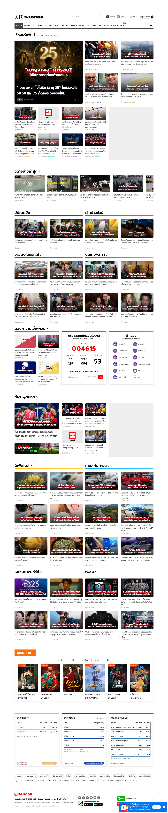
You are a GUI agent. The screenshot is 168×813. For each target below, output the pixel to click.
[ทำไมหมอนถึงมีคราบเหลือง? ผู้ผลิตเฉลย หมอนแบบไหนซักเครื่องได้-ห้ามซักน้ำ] (137, 82)
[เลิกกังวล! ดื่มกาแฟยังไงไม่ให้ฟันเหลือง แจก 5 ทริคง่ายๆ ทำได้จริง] (66, 513)
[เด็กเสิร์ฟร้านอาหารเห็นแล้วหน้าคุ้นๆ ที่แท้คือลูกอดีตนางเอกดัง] (66, 302)
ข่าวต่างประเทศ (30, 776)
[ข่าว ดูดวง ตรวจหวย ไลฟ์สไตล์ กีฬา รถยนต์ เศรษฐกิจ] (29, 17)
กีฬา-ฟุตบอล (25, 397)
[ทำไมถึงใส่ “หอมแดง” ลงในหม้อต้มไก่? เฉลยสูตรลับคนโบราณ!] (31, 546)
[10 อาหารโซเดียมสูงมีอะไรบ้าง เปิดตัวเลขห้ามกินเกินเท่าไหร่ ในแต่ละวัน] (31, 513)
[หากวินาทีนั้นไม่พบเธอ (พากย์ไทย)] (28, 678)
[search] (100, 377)
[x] (83, 797)
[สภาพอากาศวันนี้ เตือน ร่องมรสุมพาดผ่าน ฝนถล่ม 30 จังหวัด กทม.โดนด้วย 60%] (137, 50)
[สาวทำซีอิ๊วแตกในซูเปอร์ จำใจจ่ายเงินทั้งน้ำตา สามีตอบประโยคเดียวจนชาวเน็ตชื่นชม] (31, 302)
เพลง (89, 572)
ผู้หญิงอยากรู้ (133, 102)
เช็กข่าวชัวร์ (94, 212)
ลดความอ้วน (80, 776)
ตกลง (156, 807)
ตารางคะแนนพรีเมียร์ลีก (117, 780)
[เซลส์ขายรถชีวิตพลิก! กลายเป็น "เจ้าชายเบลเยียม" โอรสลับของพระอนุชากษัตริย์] (101, 82)
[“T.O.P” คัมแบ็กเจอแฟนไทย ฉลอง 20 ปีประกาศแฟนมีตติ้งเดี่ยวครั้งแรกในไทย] (101, 620)
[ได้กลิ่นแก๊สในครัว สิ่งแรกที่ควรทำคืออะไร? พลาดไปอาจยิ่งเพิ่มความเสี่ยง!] (25, 113)
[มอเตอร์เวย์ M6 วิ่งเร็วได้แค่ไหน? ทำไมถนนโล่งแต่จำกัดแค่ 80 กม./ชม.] (101, 513)
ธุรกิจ (96, 69)
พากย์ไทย (72, 660)
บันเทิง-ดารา (95, 254)
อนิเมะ (97, 660)
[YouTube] (91, 797)
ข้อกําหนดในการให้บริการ (50, 806)
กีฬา (56, 25)
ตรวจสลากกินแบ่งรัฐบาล (84, 335)
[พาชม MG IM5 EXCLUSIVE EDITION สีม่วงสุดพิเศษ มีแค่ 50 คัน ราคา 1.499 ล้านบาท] (137, 546)
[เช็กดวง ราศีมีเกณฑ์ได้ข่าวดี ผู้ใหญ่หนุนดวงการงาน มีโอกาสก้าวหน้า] (48, 341)
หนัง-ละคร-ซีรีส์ (27, 572)
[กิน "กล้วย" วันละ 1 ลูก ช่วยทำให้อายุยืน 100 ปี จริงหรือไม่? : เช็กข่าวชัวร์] (101, 228)
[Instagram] (87, 797)
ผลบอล (18, 776)
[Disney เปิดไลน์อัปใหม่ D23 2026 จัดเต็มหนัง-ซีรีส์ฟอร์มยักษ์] (31, 587)
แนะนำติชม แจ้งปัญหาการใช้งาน (63, 803)
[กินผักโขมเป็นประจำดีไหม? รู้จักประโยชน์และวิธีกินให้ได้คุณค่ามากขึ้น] (66, 546)
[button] (74, 16)
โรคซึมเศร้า (41, 780)
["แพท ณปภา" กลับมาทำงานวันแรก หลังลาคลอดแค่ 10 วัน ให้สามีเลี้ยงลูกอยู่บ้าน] (66, 270)
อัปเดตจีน (22, 212)
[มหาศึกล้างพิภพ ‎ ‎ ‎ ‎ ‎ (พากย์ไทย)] (118, 678)
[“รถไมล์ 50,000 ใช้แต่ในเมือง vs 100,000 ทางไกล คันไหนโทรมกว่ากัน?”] (101, 481)
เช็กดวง (131, 335)
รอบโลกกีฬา (98, 156)
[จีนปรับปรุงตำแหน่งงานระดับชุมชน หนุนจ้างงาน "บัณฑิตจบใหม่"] (31, 228)
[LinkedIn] (94, 797)
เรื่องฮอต (27, 25)
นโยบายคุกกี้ (36, 806)
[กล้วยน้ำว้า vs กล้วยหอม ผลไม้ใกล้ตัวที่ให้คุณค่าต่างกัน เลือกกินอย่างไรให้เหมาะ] (31, 481)
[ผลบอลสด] (37, 448)
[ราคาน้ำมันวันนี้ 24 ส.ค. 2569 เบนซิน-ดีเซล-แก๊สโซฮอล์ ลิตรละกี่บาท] (101, 50)
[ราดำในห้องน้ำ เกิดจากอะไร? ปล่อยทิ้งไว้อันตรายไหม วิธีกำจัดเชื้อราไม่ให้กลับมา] (48, 139)
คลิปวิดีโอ (131, 776)
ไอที (88, 25)
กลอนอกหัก (44, 776)
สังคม (131, 69)
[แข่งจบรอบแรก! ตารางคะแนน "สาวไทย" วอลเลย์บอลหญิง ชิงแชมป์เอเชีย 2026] (95, 139)
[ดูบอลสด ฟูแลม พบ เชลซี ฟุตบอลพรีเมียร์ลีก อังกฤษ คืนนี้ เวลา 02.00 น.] (95, 436)
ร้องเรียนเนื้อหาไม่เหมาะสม (43, 803)
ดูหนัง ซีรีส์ (24, 653)
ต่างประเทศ (98, 102)
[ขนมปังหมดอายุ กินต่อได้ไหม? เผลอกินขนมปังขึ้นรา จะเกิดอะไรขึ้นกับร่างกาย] (72, 113)
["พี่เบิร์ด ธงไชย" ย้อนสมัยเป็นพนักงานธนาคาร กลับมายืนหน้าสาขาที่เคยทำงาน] (101, 270)
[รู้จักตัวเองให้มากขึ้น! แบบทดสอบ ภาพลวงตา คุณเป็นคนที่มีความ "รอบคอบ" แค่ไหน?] (25, 367)
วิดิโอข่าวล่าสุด (26, 171)
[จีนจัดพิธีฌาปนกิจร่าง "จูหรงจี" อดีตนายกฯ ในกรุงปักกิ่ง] (66, 228)
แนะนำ (60, 660)
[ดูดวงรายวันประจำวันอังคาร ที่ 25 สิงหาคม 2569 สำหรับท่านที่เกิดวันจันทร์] (48, 367)
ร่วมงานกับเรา (28, 803)
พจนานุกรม (134, 780)
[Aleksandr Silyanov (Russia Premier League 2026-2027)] (48, 113)
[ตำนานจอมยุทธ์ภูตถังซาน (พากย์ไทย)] (95, 678)
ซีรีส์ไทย (85, 660)
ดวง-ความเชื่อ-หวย (30, 328)
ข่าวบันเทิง (49, 25)
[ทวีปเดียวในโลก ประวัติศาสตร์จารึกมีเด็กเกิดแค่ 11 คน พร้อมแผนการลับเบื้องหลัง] (31, 270)
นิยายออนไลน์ (119, 776)
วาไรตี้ (107, 660)
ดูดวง (40, 25)
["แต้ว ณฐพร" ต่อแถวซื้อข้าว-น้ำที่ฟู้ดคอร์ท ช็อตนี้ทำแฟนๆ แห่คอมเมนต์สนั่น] (137, 270)
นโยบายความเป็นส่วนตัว (22, 806)
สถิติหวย (76, 780)
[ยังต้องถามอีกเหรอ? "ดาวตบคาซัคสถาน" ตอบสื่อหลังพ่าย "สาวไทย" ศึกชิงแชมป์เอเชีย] (95, 409)
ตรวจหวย (52, 780)
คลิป (100, 25)
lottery (69, 776)
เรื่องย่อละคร (29, 780)
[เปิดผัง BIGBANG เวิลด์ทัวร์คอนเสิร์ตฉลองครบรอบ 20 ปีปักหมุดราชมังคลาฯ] (101, 587)
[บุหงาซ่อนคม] (73, 678)
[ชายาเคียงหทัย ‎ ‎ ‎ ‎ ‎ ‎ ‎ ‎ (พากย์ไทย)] (51, 678)
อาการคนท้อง (105, 776)
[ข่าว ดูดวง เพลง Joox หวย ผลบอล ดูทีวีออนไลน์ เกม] (23, 794)
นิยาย (122, 25)
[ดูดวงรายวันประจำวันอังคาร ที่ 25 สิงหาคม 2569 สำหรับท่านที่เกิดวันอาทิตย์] (25, 341)
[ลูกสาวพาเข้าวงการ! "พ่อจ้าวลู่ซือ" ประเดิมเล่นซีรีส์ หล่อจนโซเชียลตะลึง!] (137, 302)
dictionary (64, 780)
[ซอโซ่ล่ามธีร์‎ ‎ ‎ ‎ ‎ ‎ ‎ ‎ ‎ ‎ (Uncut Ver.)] (140, 678)
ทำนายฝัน (92, 776)
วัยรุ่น (94, 25)
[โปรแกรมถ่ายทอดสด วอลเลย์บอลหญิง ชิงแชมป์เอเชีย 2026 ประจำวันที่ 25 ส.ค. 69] (37, 416)
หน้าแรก (19, 25)
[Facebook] (79, 797)
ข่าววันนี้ (101, 780)
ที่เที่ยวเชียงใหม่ (88, 780)
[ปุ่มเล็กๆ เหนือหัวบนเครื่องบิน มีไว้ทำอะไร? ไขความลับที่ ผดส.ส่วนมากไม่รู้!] (95, 113)
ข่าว (34, 25)
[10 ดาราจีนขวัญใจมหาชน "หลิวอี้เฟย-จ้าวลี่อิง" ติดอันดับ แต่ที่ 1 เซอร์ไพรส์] (31, 620)
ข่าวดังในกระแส (27, 254)
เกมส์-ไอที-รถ (96, 465)
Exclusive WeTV (111, 25)
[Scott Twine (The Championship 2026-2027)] (72, 436)
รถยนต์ (82, 25)
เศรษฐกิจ (64, 25)
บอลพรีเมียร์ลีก (144, 776)
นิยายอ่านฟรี (57, 776)
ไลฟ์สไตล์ (73, 25)
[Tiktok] (98, 797)
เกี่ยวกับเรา (18, 803)
